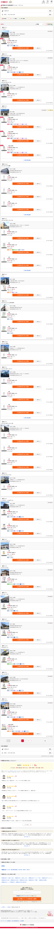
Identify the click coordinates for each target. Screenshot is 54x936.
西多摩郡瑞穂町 (14, 869)
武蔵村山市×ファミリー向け (34, 878)
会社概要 (22, 920)
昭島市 (24, 869)
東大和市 (20, 869)
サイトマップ (3, 920)
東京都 (3, 866)
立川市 (8, 869)
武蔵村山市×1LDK (5, 880)
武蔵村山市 (4, 869)
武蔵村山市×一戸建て (33, 880)
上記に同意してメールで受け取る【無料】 (27, 898)
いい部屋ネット (4, 907)
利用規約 (9, 920)
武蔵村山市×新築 (42, 880)
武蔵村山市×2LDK (14, 880)
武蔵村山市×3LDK (23, 880)
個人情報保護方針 (15, 920)
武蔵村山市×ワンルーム (47, 878)
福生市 (28, 869)
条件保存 (4, 18)
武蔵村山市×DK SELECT (21, 882)
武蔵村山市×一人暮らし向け (8, 878)
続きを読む (26, 836)
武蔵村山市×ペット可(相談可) (8, 882)
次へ (46, 740)
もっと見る (27, 824)
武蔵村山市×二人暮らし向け (21, 878)
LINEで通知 (22, 18)
